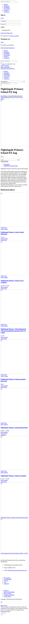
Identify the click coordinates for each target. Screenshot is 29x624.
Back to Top (4, 605)
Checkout (6, 583)
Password (3, 24)
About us (6, 10)
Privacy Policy (7, 593)
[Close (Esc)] (1, 613)
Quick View (4, 227)
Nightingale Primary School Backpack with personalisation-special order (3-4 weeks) (13, 330)
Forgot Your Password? (7, 33)
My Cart (6, 580)
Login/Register (7, 579)
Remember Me (6, 30)
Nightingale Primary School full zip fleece (14, 427)
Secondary (6, 6)
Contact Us (7, 12)
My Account (7, 577)
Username (3, 21)
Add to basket (4, 161)
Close (2, 18)
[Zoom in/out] (5, 613)
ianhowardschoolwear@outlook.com (17, 570)
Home (2, 96)
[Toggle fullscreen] (4, 613)
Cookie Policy (7, 596)
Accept (8, 611)
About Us (6, 590)
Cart (5, 582)
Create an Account (14, 36)
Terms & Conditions (9, 595)
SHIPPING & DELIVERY (11, 166)
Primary (6, 4)
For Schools (7, 9)
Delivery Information (9, 592)
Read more (3, 611)
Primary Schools (8, 96)
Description (7, 164)
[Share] (2, 613)
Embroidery (7, 7)
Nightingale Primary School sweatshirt (13, 476)
